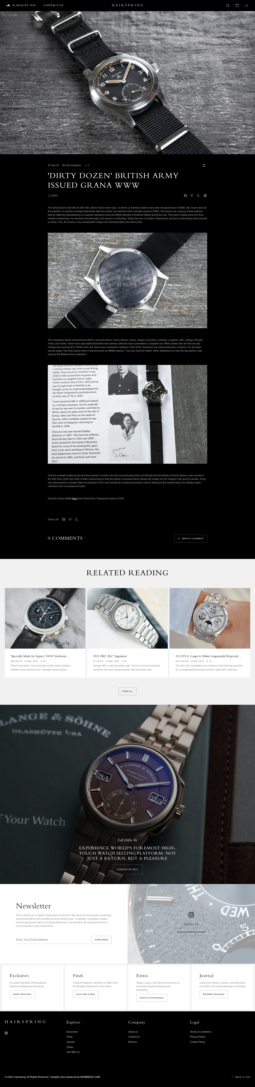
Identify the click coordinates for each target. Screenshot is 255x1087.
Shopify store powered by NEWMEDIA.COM (75, 1077)
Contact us (134, 1036)
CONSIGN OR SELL (127, 869)
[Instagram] (6, 1033)
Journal (71, 1042)
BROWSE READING (214, 994)
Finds (70, 1036)
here (74, 498)
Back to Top (242, 1077)
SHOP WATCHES (22, 994)
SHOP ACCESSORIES (152, 998)
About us (133, 1031)
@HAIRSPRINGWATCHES (191, 932)
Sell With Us (73, 1052)
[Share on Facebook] (185, 195)
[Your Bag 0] (237, 6)
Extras (70, 1047)
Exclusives (72, 1031)
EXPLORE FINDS (85, 994)
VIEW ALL (127, 691)
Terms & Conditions (200, 1031)
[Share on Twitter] (198, 195)
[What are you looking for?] (228, 6)
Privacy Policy (197, 1036)
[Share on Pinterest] (191, 195)
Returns (132, 1042)
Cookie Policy (197, 1042)
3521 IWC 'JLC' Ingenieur (110, 656)
